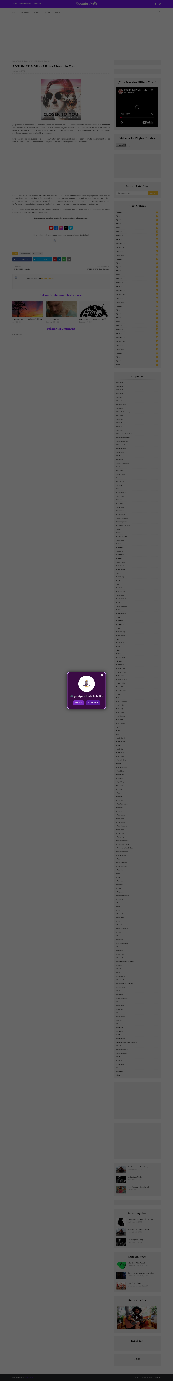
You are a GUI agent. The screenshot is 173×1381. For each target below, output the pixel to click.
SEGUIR (78, 702)
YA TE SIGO (93, 702)
